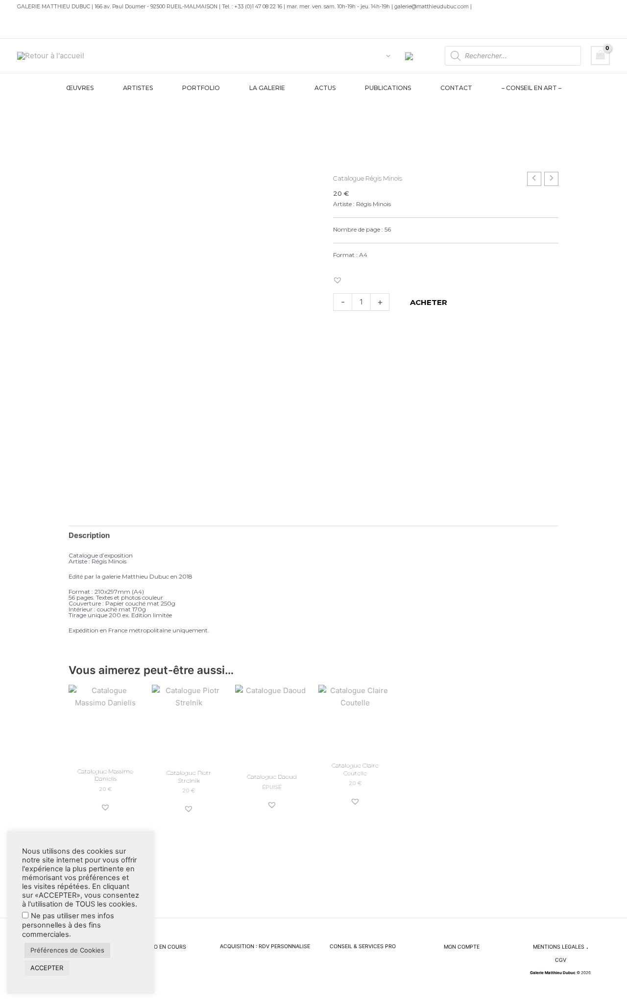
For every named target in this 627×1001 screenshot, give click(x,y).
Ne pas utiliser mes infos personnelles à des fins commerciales (68, 925)
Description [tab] (89, 535)
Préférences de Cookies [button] (67, 950)
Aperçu (105, 752)
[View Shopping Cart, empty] (600, 55)
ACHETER (428, 302)
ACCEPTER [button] (46, 968)
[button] (385, 56)
